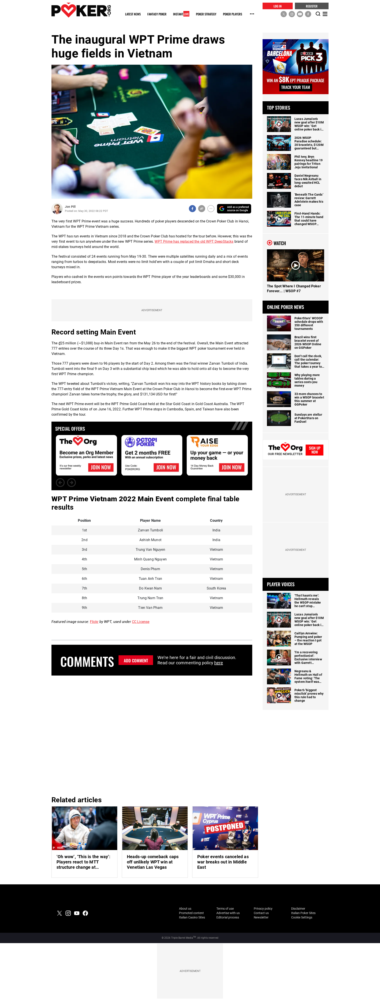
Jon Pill (70, 206)
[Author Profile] (57, 208)
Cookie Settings (301, 917)
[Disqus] (151, 735)
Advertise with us (228, 913)
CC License (141, 622)
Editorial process (227, 917)
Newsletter (261, 917)
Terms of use (225, 908)
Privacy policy (263, 908)
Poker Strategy (206, 14)
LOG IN (278, 6)
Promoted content (191, 913)
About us (185, 908)
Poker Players (232, 14)
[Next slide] (71, 482)
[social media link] (284, 14)
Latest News (133, 14)
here (218, 662)
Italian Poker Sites (303, 913)
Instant (181, 14)
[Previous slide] (60, 482)
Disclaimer (298, 908)
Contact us (261, 913)
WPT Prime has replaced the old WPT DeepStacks (194, 241)
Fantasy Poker (156, 14)
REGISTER (312, 6)
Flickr (94, 622)
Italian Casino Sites (192, 917)
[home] (81, 10)
